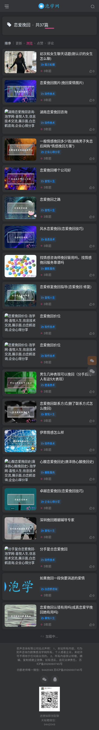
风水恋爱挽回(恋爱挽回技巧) (62, 228)
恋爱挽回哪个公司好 (55, 169)
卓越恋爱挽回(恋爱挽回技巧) (62, 490)
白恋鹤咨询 (51, 589)
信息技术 (50, 239)
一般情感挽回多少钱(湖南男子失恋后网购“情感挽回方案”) (66, 143)
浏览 (29, 43)
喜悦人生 (50, 181)
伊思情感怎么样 (52, 432)
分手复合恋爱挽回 (53, 548)
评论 (50, 43)
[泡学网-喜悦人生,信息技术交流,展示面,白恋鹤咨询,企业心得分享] (49, 5)
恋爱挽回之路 (50, 199)
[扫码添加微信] (92, 371)
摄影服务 (50, 268)
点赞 (40, 43)
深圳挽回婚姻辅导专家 (57, 519)
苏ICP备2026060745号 (59, 662)
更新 (19, 43)
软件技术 (50, 93)
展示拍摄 (50, 64)
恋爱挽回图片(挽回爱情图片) (62, 82)
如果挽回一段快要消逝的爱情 (62, 577)
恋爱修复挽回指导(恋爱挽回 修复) (65, 286)
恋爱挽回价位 (50, 315)
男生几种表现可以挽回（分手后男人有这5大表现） (66, 376)
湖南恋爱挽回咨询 (53, 111)
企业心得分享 (52, 152)
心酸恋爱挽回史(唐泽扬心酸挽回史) (67, 461)
